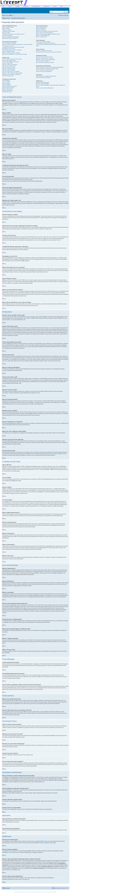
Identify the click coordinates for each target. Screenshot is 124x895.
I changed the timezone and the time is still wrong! (13, 47)
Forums (55, 6)
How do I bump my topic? (8, 75)
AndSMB (17, 6)
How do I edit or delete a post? (9, 60)
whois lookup (37, 862)
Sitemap (16, 891)
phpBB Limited (43, 841)
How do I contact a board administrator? (45, 87)
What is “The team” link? (41, 36)
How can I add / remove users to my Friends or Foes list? (48, 52)
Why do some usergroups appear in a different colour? (48, 34)
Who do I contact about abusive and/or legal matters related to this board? (50, 86)
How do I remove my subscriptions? (44, 71)
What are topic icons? (7, 91)
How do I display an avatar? (8, 51)
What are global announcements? (9, 86)
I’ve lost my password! (7, 35)
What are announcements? (8, 87)
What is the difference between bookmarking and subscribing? (49, 67)
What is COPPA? (6, 28)
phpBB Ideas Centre (7, 852)
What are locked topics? (7, 90)
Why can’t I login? (6, 32)
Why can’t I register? (6, 29)
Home (3, 6)
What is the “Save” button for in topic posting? (12, 73)
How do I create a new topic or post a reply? (12, 59)
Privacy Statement (22, 891)
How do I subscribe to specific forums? (44, 70)
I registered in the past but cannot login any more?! (13, 34)
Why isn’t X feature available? (42, 83)
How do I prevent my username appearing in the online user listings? (17, 44)
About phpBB (44, 842)
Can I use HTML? (6, 81)
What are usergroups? (41, 29)
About (61, 6)
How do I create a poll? (7, 63)
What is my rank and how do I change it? (11, 52)
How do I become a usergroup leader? (44, 32)
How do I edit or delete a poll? (8, 66)
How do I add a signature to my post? (10, 61)
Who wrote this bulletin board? (42, 82)
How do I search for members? (43, 61)
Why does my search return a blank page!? (45, 59)
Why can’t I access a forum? (8, 67)
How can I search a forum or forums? (44, 56)
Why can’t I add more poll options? (9, 64)
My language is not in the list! (8, 48)
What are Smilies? (6, 83)
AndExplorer (26, 6)
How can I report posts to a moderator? (11, 71)
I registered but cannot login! (8, 31)
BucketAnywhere (36, 6)
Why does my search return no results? (45, 58)
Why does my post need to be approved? (11, 74)
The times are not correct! (8, 45)
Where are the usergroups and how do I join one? (47, 31)
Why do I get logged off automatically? (10, 36)
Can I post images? (6, 84)
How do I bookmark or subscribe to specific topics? (47, 68)
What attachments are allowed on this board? (46, 76)
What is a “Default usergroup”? (43, 35)
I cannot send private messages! (43, 41)
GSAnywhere (46, 6)
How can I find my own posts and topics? (45, 62)
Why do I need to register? (8, 27)
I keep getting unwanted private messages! (45, 43)
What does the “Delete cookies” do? (10, 38)
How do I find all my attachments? (43, 77)
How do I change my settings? (9, 43)
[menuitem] (11, 15)
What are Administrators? (41, 27)
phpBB (22, 260)
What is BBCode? (6, 80)
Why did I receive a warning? (8, 70)
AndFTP (10, 6)
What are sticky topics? (7, 88)
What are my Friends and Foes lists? (44, 50)
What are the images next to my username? (12, 50)
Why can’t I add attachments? (8, 68)
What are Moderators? (41, 28)
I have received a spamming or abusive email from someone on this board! (51, 45)
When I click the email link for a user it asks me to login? (14, 54)
